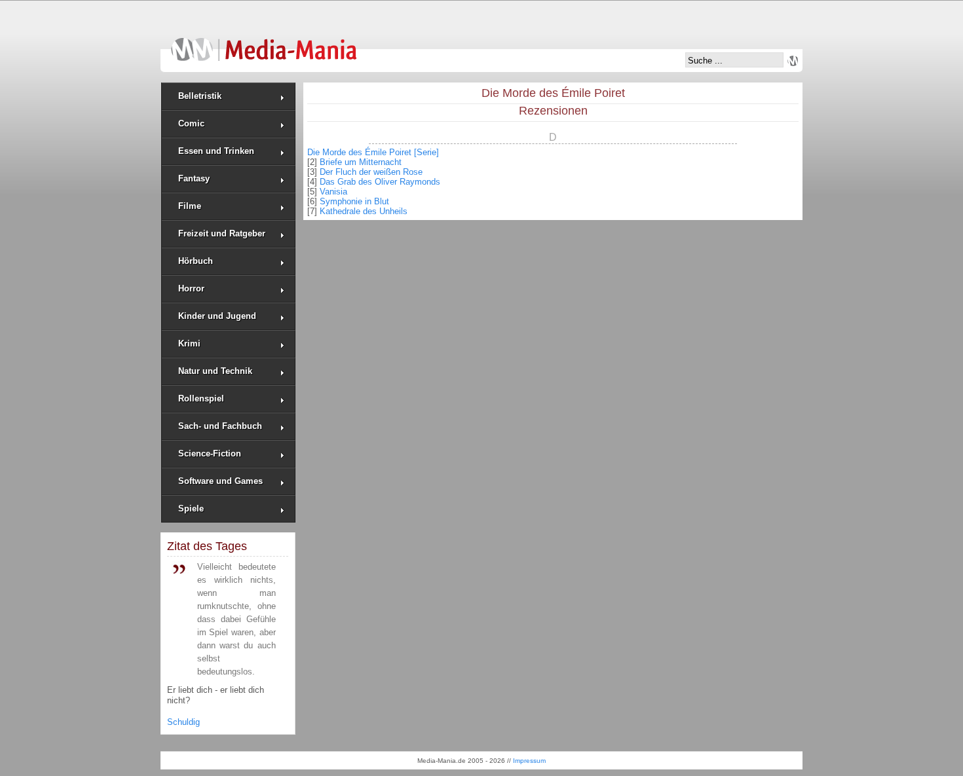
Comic (191, 123)
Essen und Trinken (216, 151)
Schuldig (183, 722)
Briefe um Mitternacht (361, 162)
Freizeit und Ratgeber (221, 233)
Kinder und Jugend (217, 316)
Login (792, 61)
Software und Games (220, 481)
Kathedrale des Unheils (363, 211)
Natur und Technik (215, 371)
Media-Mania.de (263, 43)
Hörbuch (195, 261)
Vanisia (333, 191)
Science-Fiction (209, 453)
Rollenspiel (201, 398)
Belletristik (199, 96)
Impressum (529, 760)
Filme (189, 206)
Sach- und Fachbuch (220, 426)
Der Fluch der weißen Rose (371, 172)
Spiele (191, 508)
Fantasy (194, 178)
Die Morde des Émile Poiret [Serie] (373, 152)
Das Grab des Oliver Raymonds (380, 182)
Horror (191, 288)
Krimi (189, 343)
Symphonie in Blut (354, 201)
